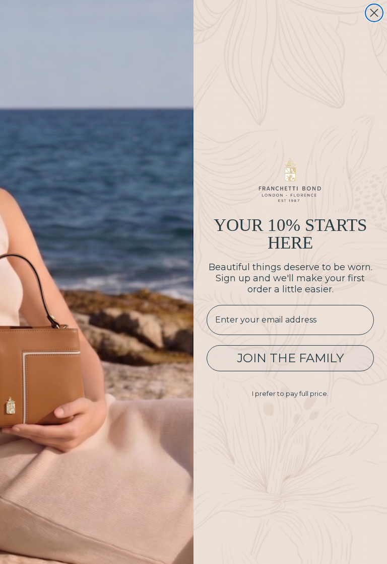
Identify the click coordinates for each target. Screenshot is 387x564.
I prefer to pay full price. (290, 393)
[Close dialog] (374, 13)
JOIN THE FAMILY (290, 358)
